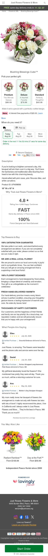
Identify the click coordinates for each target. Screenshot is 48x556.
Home (4, 11)
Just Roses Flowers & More (24, 3)
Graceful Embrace (25, 340)
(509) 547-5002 (24, 506)
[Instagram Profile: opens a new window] (15, 517)
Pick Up (22, 127)
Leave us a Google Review (24, 524)
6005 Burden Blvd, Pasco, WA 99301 (24, 503)
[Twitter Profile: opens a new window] (32, 517)
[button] (42, 550)
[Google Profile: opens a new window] (27, 517)
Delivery (7, 129)
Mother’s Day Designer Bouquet (30, 390)
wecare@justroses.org (24, 508)
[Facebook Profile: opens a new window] (21, 517)
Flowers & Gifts (13, 11)
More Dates (40, 135)
